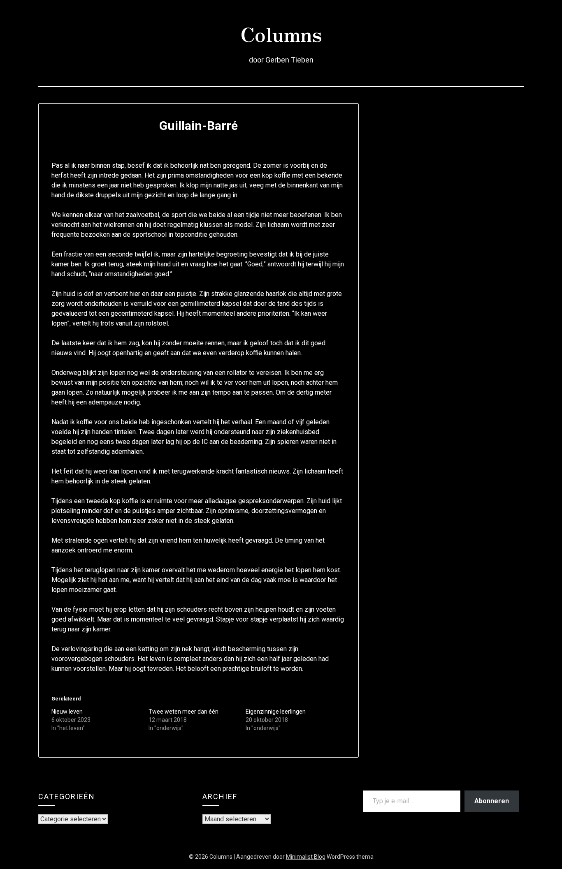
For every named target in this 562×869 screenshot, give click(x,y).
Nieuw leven (67, 711)
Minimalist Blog (305, 856)
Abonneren (491, 801)
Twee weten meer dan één (183, 711)
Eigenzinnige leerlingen (276, 711)
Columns (281, 33)
